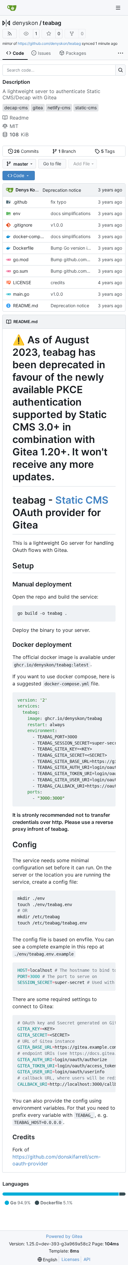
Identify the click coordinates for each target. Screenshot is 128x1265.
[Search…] (120, 70)
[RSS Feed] (9, 33)
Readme (19, 118)
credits (58, 282)
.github (20, 202)
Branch (67, 151)
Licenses (70, 1259)
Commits (26, 151)
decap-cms (16, 107)
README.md (25, 305)
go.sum (20, 271)
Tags (108, 151)
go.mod (21, 259)
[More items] (121, 53)
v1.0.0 (57, 225)
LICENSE (22, 282)
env (17, 213)
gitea (38, 107)
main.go (21, 294)
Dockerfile (23, 248)
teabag (52, 23)
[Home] (12, 7)
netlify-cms (59, 107)
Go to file (52, 163)
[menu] (47, 1259)
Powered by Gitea (64, 1236)
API (87, 1259)
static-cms (86, 107)
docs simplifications (70, 213)
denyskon (25, 23)
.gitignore (22, 225)
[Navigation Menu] (118, 7)
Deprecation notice (62, 190)
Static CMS (81, 500)
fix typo (58, 202)
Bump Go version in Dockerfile (81, 248)
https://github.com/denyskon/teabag (49, 43)
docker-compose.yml (28, 236)
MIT (14, 126)
